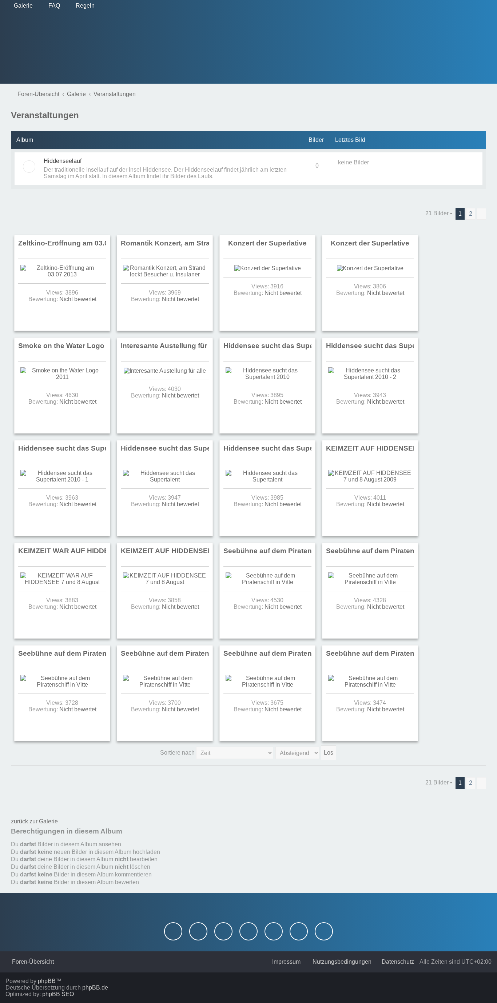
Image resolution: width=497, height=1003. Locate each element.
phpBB (47, 981)
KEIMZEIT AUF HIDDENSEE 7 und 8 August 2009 (407, 448)
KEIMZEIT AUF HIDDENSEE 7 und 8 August (193, 551)
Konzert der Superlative (267, 243)
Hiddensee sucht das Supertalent (176, 448)
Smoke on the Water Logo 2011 (70, 345)
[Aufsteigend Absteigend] (306, 753)
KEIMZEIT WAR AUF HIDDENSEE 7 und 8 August (99, 551)
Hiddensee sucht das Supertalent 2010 (288, 345)
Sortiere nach (178, 753)
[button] (481, 214)
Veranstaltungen (45, 115)
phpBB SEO (58, 994)
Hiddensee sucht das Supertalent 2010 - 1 (87, 448)
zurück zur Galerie (34, 821)
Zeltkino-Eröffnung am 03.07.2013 (74, 243)
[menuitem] (20, 6)
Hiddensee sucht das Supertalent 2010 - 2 (395, 345)
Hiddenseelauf (62, 161)
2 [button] (470, 214)
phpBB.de (95, 987)
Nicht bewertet (77, 299)
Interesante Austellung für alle (170, 345)
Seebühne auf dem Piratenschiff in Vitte (289, 551)
